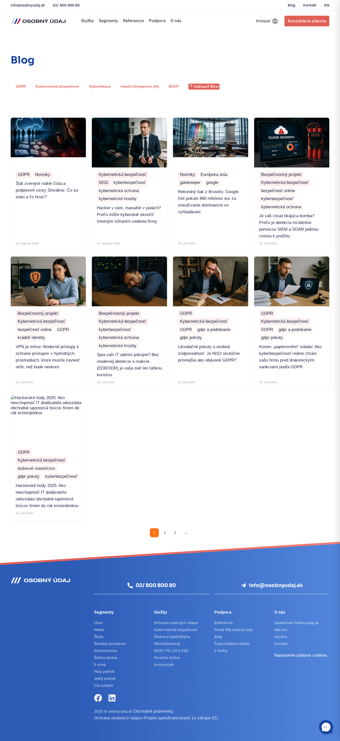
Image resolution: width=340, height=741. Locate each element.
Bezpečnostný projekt (281, 174)
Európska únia (214, 174)
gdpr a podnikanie (213, 329)
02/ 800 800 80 (66, 5)
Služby (87, 20)
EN (326, 5)
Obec (98, 622)
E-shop (100, 664)
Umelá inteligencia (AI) (139, 86)
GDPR (21, 86)
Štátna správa (105, 657)
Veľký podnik (105, 678)
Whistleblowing (167, 643)
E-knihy (220, 650)
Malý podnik (104, 671)
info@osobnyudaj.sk (28, 5)
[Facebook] (98, 698)
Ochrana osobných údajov (176, 622)
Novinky (42, 174)
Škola (98, 636)
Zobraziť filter (206, 86)
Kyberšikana (100, 86)
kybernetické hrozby (118, 198)
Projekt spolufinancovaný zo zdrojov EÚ (181, 718)
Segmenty (108, 20)
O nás (175, 20)
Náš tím (280, 629)
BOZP (173, 86)
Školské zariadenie (110, 643)
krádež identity (31, 337)
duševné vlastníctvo (36, 468)
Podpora (157, 20)
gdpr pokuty (191, 337)
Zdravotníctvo (105, 650)
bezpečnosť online (278, 190)
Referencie (133, 20)
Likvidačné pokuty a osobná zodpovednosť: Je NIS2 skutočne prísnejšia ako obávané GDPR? (209, 353)
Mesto (99, 629)
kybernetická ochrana (119, 190)
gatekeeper (190, 182)
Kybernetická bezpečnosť (57, 86)
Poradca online (166, 657)
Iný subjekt (103, 685)
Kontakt (309, 5)
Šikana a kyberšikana (172, 636)
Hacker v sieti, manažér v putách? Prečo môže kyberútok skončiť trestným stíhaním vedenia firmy (129, 215)
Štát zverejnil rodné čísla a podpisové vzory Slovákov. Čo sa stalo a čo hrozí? (47, 190)
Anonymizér (164, 664)
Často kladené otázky (232, 643)
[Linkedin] (112, 698)
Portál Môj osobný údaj (233, 629)
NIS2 (103, 182)
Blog (291, 5)
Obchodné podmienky (153, 711)
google (212, 182)
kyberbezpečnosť (129, 182)
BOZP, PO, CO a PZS (171, 650)
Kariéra (280, 636)
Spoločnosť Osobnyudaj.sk (296, 622)
